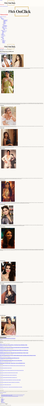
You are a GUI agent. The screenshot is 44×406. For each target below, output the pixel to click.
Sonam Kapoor (1, 202)
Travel (3, 32)
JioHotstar (5, 21)
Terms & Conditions (3, 402)
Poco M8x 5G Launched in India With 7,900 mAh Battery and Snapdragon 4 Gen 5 (8, 377)
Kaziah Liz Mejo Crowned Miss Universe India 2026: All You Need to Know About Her (9, 396)
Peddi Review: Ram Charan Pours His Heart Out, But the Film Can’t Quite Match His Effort (14, 347)
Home (0, 49)
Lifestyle (2, 30)
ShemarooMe (5, 22)
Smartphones (3, 34)
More (1, 39)
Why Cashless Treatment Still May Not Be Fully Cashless (6, 395)
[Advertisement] (18, 98)
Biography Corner (5, 28)
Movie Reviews (5, 25)
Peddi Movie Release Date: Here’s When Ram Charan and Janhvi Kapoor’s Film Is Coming (14, 352)
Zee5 (4, 24)
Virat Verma (1, 339)
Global (3, 38)
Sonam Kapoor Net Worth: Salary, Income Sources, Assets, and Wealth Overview (12, 363)
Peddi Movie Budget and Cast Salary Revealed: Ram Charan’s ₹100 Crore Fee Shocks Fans (14, 350)
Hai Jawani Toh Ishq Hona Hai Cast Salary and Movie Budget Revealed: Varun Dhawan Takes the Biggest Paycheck (18, 355)
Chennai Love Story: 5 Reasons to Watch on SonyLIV (5, 384)
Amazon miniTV (5, 20)
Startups (3, 36)
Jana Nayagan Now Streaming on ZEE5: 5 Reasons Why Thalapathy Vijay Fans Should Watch (9, 382)
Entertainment (3, 49)
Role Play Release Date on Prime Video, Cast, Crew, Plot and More (8, 338)
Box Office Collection (4, 27)
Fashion (3, 31)
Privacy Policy (3, 41)
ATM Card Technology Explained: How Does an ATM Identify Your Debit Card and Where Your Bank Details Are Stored (12, 365)
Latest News (2, 37)
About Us (2, 398)
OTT (2, 19)
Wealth (4, 29)
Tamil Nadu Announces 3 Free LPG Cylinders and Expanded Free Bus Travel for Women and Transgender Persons (12, 370)
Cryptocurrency (3, 35)
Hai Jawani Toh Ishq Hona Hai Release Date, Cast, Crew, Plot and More (11, 360)
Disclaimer (3, 42)
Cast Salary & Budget (4, 26)
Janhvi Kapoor (1, 337)
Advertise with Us (4, 40)
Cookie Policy (2, 400)
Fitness (3, 33)
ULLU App (5, 23)
